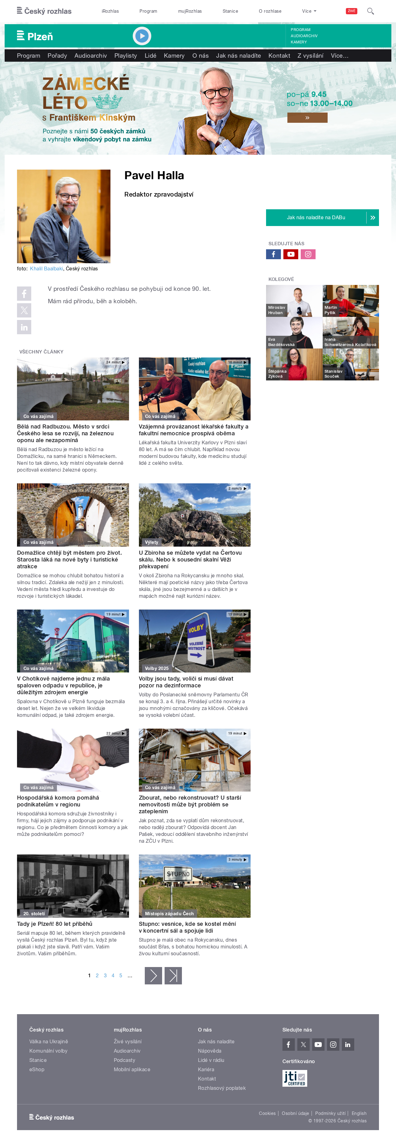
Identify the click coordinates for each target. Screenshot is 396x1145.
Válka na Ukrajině (48, 1042)
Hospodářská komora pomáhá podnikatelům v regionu (58, 801)
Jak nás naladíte (238, 55)
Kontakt (279, 55)
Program (148, 11)
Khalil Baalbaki (46, 269)
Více (340, 55)
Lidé (151, 55)
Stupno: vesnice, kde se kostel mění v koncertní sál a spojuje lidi (187, 927)
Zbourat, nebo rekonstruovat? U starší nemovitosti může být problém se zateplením (190, 804)
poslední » (173, 975)
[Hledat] (370, 11)
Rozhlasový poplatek (222, 1088)
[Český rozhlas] (44, 11)
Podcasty (125, 1060)
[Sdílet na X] (24, 310)
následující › (153, 975)
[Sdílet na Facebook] (24, 293)
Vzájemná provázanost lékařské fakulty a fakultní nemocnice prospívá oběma (194, 430)
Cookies (267, 1113)
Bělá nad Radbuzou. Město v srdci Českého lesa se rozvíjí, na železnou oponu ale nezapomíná (65, 433)
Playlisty (125, 55)
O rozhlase (270, 11)
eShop (36, 1069)
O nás (200, 55)
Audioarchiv (304, 36)
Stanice (230, 11)
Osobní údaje (295, 1113)
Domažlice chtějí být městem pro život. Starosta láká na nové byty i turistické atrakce (69, 559)
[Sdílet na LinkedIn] (24, 327)
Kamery (299, 42)
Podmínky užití (330, 1113)
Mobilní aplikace (132, 1069)
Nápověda (210, 1051)
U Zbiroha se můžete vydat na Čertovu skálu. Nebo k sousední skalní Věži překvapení (190, 559)
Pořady (57, 55)
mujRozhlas (190, 11)
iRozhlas (110, 11)
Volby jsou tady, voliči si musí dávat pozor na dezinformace (186, 682)
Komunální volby (48, 1051)
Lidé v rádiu (211, 1060)
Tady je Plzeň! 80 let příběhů (55, 924)
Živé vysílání (128, 1042)
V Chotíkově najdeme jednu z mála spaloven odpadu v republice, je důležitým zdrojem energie (63, 685)
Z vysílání (311, 55)
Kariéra (206, 1069)
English (359, 1113)
